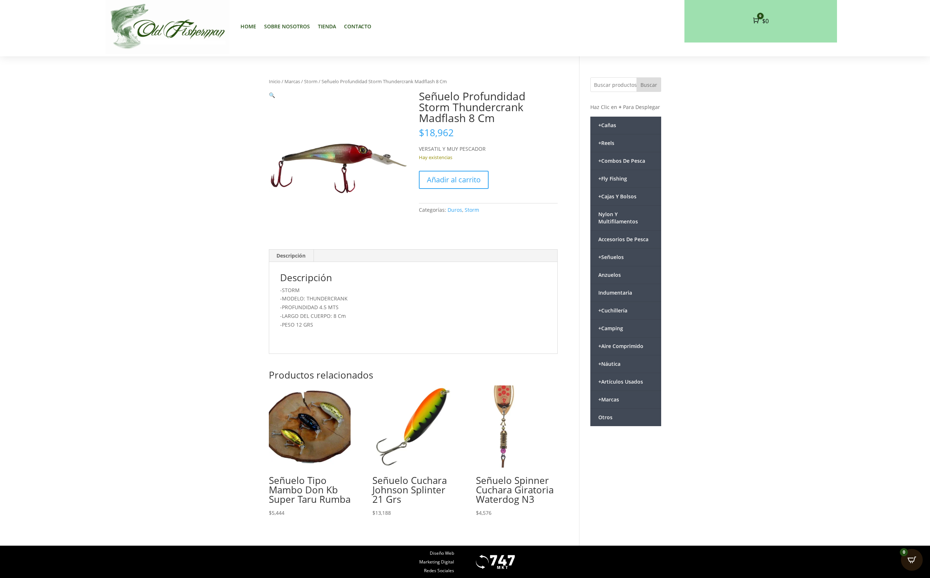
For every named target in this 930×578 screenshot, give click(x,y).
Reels (606, 143)
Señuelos (611, 257)
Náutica (609, 363)
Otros (605, 417)
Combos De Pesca (621, 160)
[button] (272, 95)
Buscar (648, 84)
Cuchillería (612, 310)
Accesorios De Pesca (623, 239)
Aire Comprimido (620, 346)
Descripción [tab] (291, 255)
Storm (311, 81)
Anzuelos (609, 274)
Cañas (607, 125)
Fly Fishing (612, 178)
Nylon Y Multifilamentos (618, 218)
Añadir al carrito (454, 180)
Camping (610, 328)
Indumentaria (615, 292)
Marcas (292, 81)
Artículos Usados (620, 381)
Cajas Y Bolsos (617, 196)
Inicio (274, 81)
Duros (455, 209)
